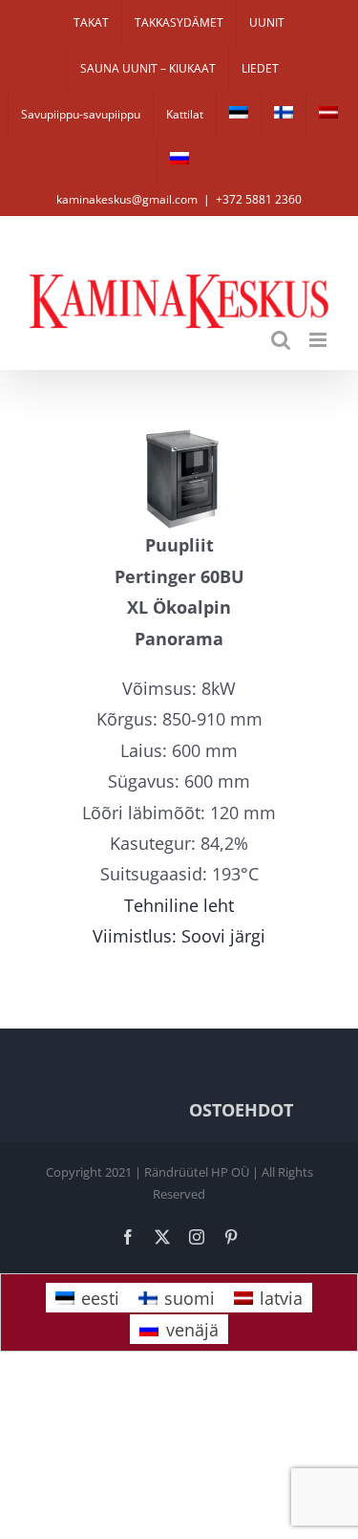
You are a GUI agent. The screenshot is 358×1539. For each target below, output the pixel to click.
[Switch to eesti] (239, 115)
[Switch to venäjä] (179, 161)
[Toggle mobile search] (280, 340)
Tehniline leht (179, 905)
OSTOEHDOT (241, 1109)
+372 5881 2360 (259, 199)
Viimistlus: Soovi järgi (179, 935)
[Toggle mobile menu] (319, 340)
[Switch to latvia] (328, 115)
